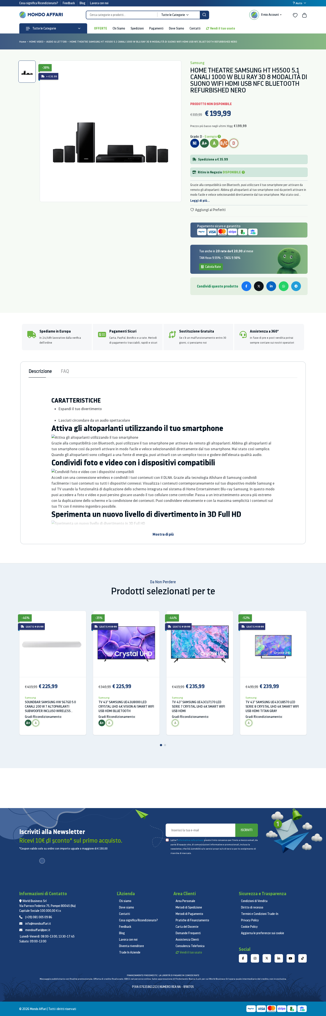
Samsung (30, 697)
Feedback (69, 3)
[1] (161, 745)
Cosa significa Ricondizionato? (38, 3)
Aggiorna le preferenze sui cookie (262, 933)
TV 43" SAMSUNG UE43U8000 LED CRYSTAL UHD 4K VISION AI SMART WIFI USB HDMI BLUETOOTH (126, 706)
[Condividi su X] (259, 286)
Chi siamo (125, 901)
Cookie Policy (249, 927)
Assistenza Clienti (187, 940)
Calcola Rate (212, 267)
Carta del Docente (187, 927)
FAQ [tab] (65, 371)
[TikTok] (302, 958)
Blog (82, 3)
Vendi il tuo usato (222, 28)
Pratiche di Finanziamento (192, 920)
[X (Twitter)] (267, 958)
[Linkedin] (279, 958)
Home (22, 41)
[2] (165, 745)
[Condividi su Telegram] (296, 286)
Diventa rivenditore (131, 946)
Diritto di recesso (252, 907)
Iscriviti (246, 830)
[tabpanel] (110, 131)
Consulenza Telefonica (190, 946)
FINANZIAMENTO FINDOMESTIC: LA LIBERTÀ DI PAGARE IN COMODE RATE (163, 975)
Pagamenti (156, 28)
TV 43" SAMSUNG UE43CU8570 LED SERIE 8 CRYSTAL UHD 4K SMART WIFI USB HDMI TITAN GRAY (272, 706)
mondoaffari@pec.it (37, 930)
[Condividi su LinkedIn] (271, 286)
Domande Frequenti (188, 933)
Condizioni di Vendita (254, 901)
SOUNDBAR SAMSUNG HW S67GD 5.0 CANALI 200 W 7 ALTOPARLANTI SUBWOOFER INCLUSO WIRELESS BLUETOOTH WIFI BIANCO (50, 706)
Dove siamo (126, 907)
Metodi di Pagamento (189, 914)
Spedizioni (137, 28)
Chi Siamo (119, 28)
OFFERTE (100, 28)
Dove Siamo (176, 28)
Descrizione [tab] (40, 371)
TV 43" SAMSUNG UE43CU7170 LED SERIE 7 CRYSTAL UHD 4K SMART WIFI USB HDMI (198, 706)
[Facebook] (243, 958)
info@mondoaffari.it (38, 924)
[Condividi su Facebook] (246, 286)
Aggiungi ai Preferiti (210, 210)
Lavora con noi (99, 3)
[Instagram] (255, 958)
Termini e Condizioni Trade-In (259, 914)
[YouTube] (291, 958)
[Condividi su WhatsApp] (284, 286)
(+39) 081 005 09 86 (38, 917)
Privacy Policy (250, 920)
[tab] (27, 72)
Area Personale (185, 901)
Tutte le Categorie (44, 28)
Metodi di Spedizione (189, 907)
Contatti (195, 28)
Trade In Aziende (129, 952)
